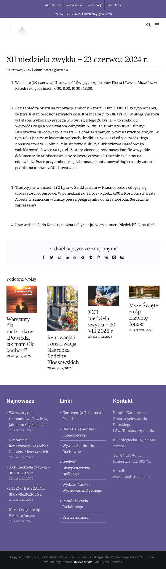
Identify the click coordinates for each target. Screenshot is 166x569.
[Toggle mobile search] (148, 24)
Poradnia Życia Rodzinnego (75, 504)
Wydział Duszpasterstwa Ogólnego (76, 468)
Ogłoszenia (60, 70)
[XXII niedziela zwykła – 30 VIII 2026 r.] (103, 295)
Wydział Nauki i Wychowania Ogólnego (82, 487)
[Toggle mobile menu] (157, 24)
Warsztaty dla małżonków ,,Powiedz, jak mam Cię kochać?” (20, 335)
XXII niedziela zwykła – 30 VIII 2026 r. (101, 321)
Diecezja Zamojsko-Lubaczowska (79, 432)
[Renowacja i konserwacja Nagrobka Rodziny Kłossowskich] (62, 308)
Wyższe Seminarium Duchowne (80, 448)
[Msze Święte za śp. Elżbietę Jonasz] (144, 292)
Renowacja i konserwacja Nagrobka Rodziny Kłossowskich (63, 350)
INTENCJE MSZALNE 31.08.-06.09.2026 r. (27, 491)
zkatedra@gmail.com (98, 14)
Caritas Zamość (75, 517)
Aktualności (42, 70)
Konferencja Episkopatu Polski (83, 416)
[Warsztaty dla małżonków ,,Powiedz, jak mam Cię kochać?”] (21, 299)
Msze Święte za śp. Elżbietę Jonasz (143, 314)
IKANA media (83, 562)
